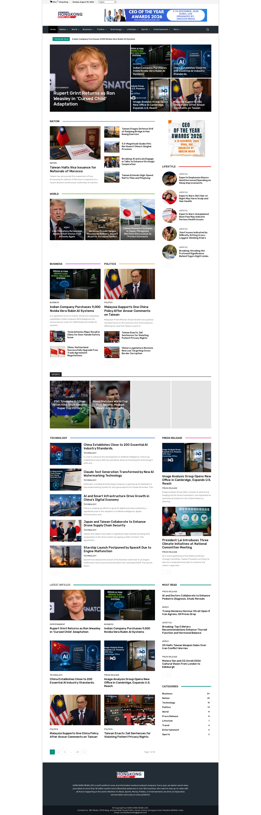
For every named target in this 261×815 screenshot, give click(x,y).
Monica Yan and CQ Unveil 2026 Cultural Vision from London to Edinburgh (181, 663)
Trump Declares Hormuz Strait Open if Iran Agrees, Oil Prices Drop (186, 613)
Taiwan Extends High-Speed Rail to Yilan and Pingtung (137, 176)
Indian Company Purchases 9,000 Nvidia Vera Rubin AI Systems (75, 308)
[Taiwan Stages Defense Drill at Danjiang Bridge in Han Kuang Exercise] (111, 132)
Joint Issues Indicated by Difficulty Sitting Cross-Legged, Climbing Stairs (193, 235)
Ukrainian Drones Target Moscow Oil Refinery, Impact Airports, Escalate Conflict (102, 234)
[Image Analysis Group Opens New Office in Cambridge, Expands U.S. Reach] (151, 95)
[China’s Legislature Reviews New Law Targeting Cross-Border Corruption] (111, 352)
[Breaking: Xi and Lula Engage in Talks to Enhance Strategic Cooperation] (111, 162)
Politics (177, 98)
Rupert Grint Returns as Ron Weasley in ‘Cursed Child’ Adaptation (75, 630)
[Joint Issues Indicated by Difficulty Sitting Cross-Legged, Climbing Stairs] (169, 233)
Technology (179, 64)
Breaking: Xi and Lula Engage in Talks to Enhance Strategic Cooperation (138, 161)
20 (77, 752)
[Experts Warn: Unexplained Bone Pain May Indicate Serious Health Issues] (169, 215)
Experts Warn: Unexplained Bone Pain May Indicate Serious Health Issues (194, 217)
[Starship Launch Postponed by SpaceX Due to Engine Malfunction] (65, 557)
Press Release (139, 98)
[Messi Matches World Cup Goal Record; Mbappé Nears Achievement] (110, 404)
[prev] (202, 39)
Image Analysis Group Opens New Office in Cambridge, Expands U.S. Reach (186, 479)
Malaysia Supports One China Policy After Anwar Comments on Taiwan (127, 310)
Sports (69, 397)
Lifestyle (183, 174)
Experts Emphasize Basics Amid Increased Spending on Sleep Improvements (195, 180)
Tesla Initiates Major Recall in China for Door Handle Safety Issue (83, 335)
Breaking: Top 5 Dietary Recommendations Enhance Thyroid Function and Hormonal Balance (184, 629)
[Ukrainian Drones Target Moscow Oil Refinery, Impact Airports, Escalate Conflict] (102, 219)
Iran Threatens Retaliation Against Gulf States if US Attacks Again (67, 234)
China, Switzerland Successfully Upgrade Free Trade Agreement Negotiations (82, 351)
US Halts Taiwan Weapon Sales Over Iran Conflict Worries (184, 647)
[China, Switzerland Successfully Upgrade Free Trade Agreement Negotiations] (57, 351)
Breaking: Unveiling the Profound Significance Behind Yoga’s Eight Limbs (193, 253)
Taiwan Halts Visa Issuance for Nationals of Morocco (73, 169)
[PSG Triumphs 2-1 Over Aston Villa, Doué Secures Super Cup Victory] (70, 404)
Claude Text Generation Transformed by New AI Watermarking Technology (119, 473)
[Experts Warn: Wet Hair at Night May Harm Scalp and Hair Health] (169, 197)
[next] (206, 39)
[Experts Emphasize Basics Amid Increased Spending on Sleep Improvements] (169, 178)
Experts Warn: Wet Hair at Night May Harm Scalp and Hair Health (193, 198)
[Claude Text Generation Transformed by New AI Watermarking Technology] (65, 480)
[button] (207, 29)
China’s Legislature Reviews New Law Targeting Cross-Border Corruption (137, 351)
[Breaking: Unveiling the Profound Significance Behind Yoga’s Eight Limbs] (169, 252)
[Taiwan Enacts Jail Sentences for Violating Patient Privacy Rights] (111, 337)
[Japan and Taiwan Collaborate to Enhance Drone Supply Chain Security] (65, 531)
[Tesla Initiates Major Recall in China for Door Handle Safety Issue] (57, 336)
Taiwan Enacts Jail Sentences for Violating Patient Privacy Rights (135, 335)
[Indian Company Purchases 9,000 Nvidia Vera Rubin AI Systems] (151, 61)
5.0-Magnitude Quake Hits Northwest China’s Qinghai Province (136, 146)
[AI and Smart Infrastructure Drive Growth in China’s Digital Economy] (65, 505)
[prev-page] (52, 245)
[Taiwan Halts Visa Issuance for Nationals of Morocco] (75, 143)
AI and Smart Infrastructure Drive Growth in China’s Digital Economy (116, 497)
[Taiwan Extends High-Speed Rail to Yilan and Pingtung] (111, 177)
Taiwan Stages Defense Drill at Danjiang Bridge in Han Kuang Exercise (137, 131)
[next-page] (56, 245)
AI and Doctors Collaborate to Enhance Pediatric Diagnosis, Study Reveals (186, 597)
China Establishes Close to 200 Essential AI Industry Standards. (104, 39)
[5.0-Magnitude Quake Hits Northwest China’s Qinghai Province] (111, 147)
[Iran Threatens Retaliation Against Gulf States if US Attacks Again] (67, 219)
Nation (53, 163)
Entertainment (61, 88)
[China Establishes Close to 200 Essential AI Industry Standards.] (191, 61)
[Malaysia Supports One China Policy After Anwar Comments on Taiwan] (191, 95)
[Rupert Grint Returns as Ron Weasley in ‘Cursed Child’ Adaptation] (90, 78)
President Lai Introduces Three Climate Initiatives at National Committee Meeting (185, 543)
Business (137, 64)
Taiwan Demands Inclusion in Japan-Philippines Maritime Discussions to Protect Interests (137, 232)
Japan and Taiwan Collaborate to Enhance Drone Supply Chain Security (115, 523)
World (67, 227)
